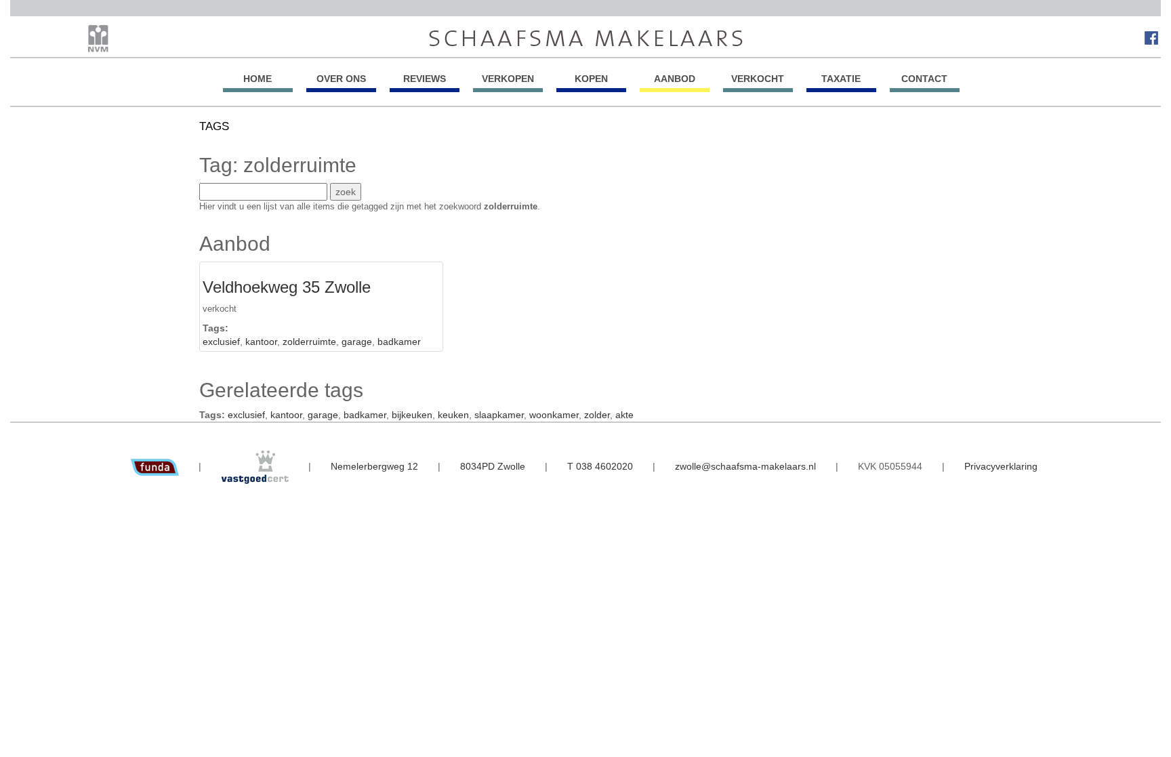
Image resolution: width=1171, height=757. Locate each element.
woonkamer (554, 414)
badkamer (399, 341)
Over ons (341, 78)
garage (357, 341)
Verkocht (757, 78)
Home (257, 78)
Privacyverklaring (1001, 466)
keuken (453, 414)
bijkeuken (412, 414)
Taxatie (841, 78)
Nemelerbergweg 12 (374, 466)
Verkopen (508, 78)
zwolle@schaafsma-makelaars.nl (745, 466)
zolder (597, 414)
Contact (924, 78)
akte (624, 414)
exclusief (221, 341)
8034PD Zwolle (492, 466)
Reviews (424, 78)
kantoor (261, 341)
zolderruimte (309, 341)
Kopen (591, 78)
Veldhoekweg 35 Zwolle (287, 287)
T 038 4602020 (600, 466)
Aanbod (674, 78)
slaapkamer (499, 414)
